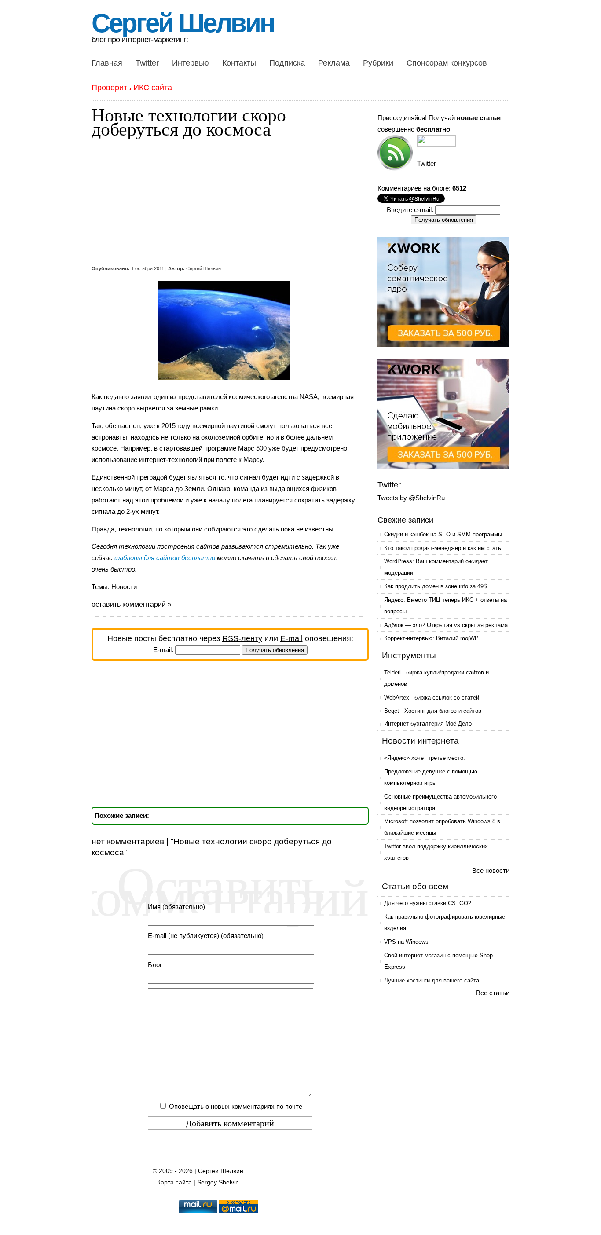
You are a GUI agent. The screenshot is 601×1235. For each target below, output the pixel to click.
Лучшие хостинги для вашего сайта (431, 980)
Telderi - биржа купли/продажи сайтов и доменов (436, 678)
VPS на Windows (406, 941)
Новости (124, 586)
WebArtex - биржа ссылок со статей (431, 697)
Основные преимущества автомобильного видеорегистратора (440, 802)
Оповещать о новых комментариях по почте (235, 1106)
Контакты (239, 63)
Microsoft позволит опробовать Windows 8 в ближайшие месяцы (442, 827)
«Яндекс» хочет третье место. (424, 758)
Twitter (147, 63)
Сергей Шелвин (183, 23)
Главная (107, 63)
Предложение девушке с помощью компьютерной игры (430, 777)
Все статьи (492, 993)
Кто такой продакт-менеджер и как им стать (442, 548)
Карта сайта (174, 1182)
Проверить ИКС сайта (132, 87)
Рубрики (378, 63)
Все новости (490, 870)
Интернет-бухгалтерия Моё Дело (428, 723)
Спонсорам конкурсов (447, 63)
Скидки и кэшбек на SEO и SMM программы (443, 534)
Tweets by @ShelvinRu (411, 498)
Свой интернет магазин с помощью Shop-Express (439, 961)
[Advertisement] (223, 201)
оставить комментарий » (132, 604)
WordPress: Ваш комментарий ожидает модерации (436, 567)
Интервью (190, 63)
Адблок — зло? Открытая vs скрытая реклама (446, 625)
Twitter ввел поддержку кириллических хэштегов (436, 852)
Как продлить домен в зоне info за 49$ (435, 586)
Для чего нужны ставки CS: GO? (427, 903)
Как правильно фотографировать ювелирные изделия (444, 922)
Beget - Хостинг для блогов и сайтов (432, 710)
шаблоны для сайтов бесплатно (164, 557)
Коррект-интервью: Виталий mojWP (431, 638)
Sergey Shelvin (218, 1182)
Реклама (334, 63)
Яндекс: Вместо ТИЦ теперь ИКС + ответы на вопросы (445, 606)
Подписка (287, 63)
